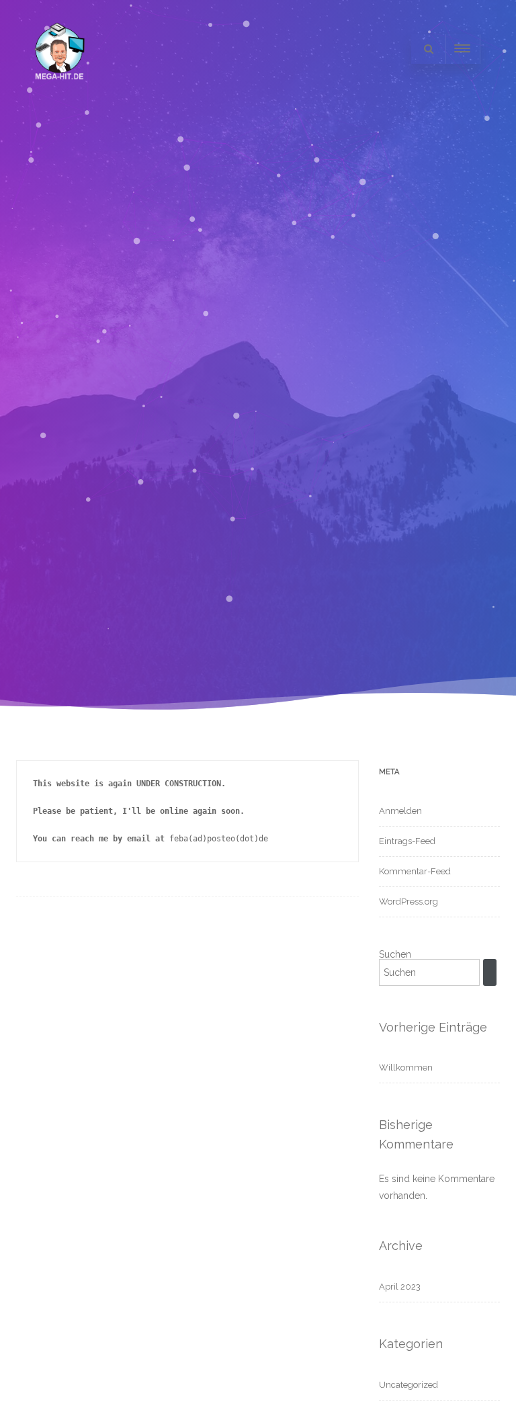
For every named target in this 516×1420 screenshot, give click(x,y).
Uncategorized (408, 1385)
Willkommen (406, 1067)
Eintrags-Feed (407, 841)
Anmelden (400, 811)
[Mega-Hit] (59, 92)
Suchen (395, 954)
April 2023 (400, 1287)
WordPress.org (408, 901)
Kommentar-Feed (415, 871)
